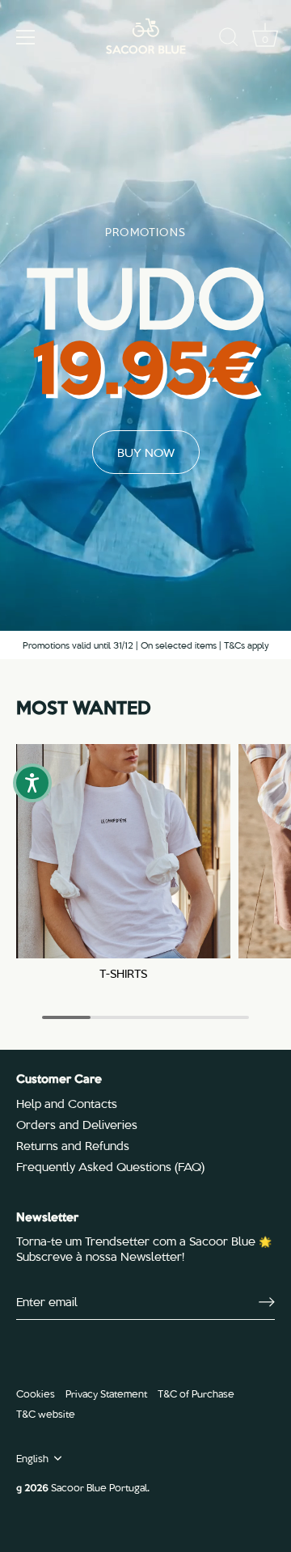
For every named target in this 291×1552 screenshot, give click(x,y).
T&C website (45, 1413)
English (32, 1458)
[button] (32, 782)
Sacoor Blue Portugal (99, 1487)
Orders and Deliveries (76, 1124)
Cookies (35, 1393)
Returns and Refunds (72, 1145)
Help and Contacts (66, 1103)
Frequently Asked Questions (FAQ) (110, 1166)
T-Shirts (123, 973)
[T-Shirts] (123, 851)
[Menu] (26, 37)
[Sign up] (267, 1302)
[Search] (229, 39)
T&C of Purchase (196, 1393)
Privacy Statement (106, 1393)
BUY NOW (146, 452)
